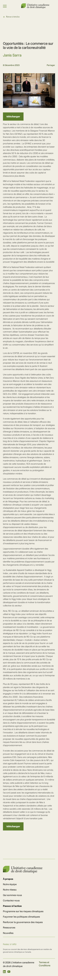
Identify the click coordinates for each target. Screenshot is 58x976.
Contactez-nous (11, 900)
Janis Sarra (12, 55)
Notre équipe (10, 884)
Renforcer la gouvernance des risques (23, 922)
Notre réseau (9, 889)
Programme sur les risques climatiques (23, 911)
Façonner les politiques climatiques (21, 916)
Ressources (9, 927)
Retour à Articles (13, 17)
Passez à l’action (12, 906)
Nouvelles (8, 933)
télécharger (13, 116)
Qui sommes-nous (12, 895)
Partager (51, 65)
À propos (8, 879)
